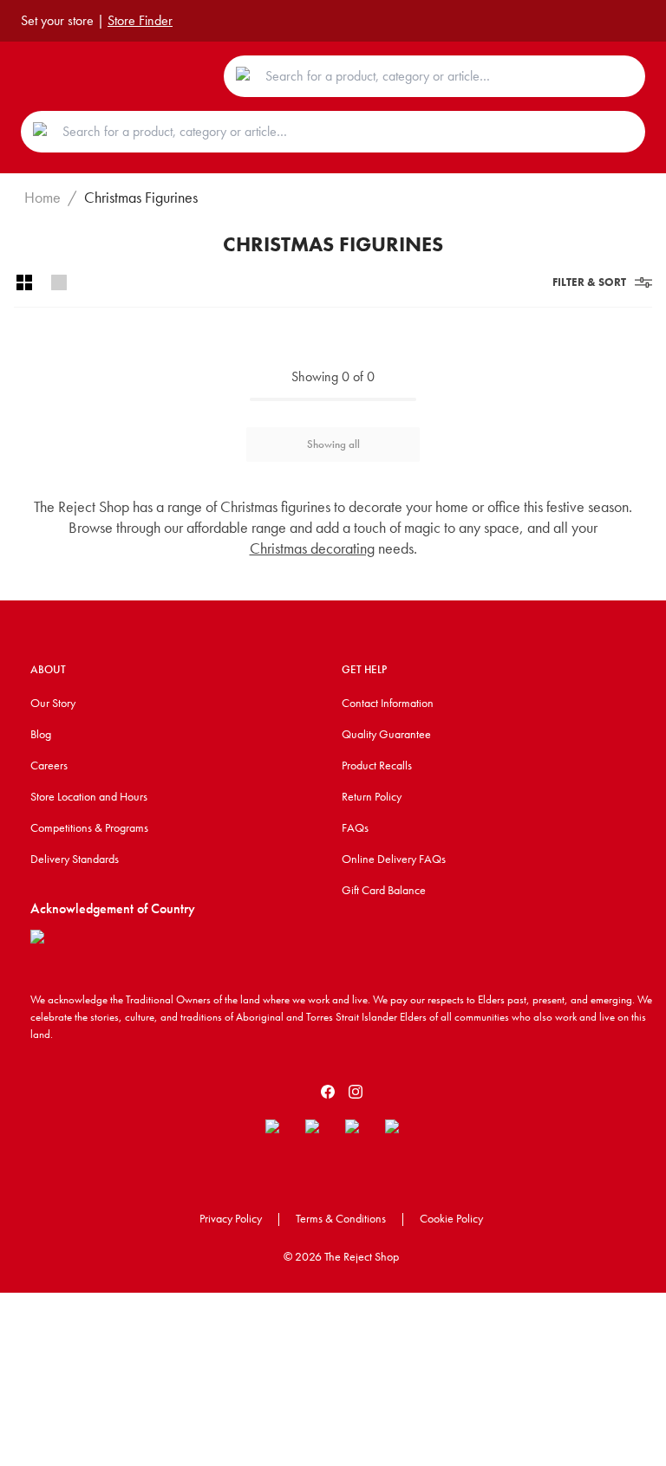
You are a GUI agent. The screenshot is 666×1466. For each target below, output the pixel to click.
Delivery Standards (74, 858)
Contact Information (388, 702)
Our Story (52, 702)
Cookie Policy (451, 1218)
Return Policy (372, 796)
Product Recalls (377, 765)
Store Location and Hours (88, 796)
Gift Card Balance (384, 890)
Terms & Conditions (341, 1218)
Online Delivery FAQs (394, 858)
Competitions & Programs (89, 827)
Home (42, 197)
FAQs (355, 827)
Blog (40, 734)
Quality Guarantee (386, 734)
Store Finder (140, 20)
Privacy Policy (230, 1218)
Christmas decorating (312, 548)
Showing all (333, 444)
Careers (49, 765)
